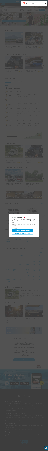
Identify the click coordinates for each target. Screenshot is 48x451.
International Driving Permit (22, 230)
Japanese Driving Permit (22, 233)
